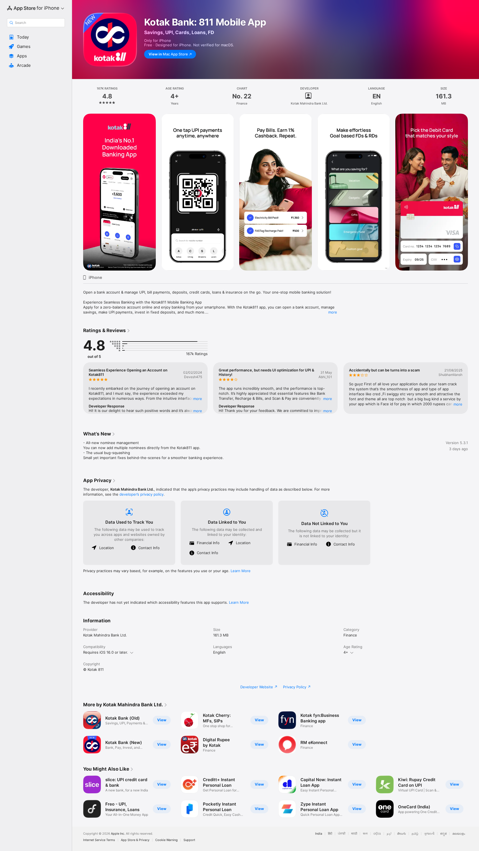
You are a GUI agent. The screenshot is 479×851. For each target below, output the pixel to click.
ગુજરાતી (429, 833)
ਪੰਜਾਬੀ (341, 833)
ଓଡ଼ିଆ (377, 833)
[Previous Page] (77, 192)
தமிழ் (415, 833)
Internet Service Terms (99, 840)
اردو (389, 833)
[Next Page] (473, 192)
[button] (36, 37)
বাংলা (365, 833)
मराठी (354, 833)
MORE (197, 398)
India (318, 833)
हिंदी (330, 833)
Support (189, 840)
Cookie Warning (166, 840)
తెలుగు (401, 833)
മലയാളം (458, 833)
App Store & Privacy (135, 840)
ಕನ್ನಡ (443, 833)
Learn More (241, 571)
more (332, 312)
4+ (345, 652)
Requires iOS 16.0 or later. (105, 652)
